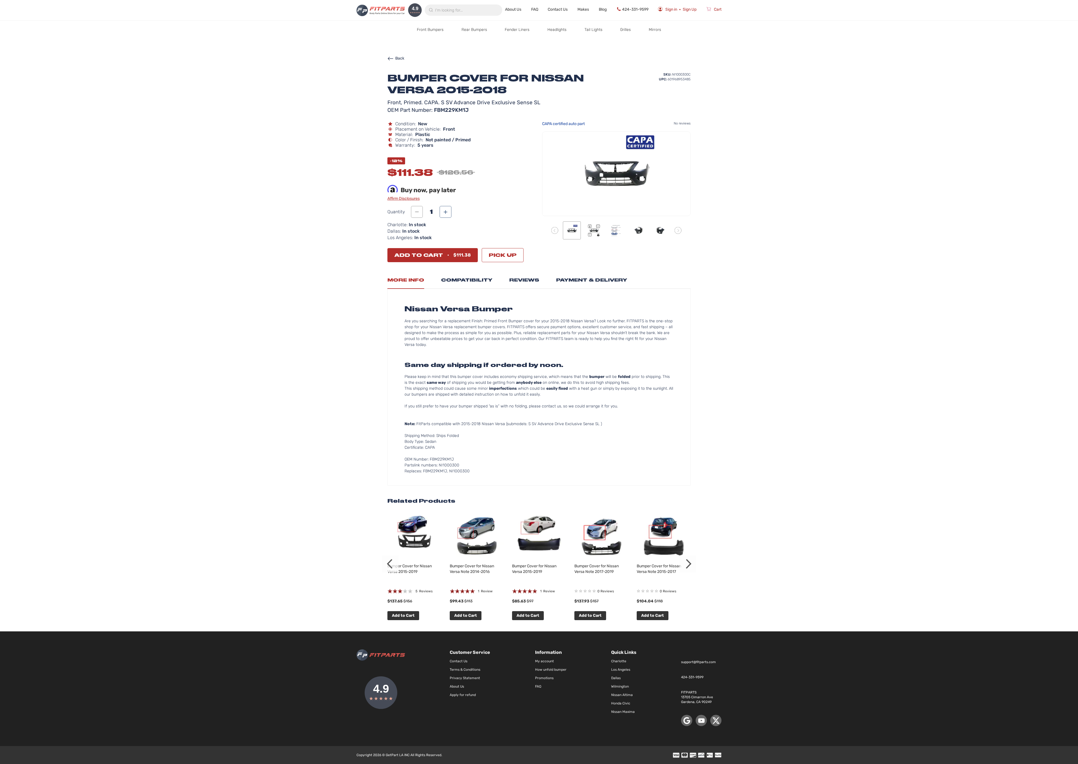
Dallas (616, 678)
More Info (405, 280)
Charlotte (618, 661)
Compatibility (466, 280)
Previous (390, 564)
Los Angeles (620, 670)
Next (687, 564)
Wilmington (620, 686)
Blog (603, 9)
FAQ (534, 9)
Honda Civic (620, 703)
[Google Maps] (686, 720)
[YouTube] (701, 720)
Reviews (524, 280)
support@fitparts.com (698, 662)
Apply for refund (463, 695)
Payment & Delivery (591, 280)
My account (544, 661)
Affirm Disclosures (403, 198)
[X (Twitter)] (715, 720)
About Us (513, 9)
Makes (583, 9)
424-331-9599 (635, 9)
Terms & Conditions (465, 670)
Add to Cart (403, 615)
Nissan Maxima (623, 712)
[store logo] (381, 10)
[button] (554, 230)
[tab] (405, 281)
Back (399, 58)
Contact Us (558, 9)
